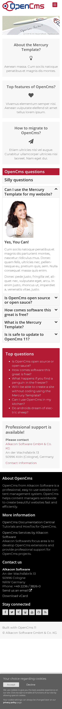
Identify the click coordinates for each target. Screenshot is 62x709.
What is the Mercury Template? (22, 324)
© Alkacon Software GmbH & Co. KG (29, 633)
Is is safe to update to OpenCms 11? (24, 336)
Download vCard (15, 596)
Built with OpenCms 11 (19, 627)
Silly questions (18, 180)
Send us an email (15, 590)
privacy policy (9, 702)
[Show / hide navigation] (54, 4)
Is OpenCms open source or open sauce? (27, 300)
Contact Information (21, 463)
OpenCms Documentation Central (28, 522)
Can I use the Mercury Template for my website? (28, 192)
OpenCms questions (24, 171)
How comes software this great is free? (27, 312)
